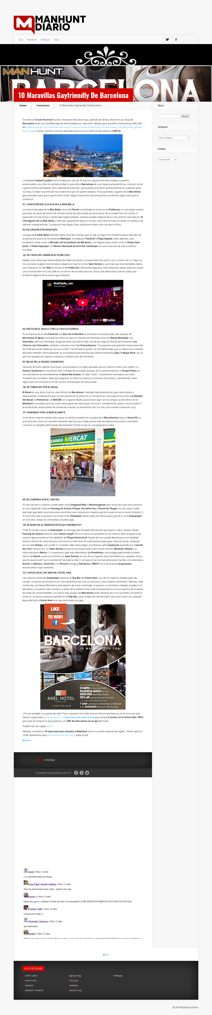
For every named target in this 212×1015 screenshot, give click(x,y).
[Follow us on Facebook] (176, 39)
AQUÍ (49, 726)
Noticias (45, 39)
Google (76, 773)
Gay (21, 39)
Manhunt (32, 39)
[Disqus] (83, 822)
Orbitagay (117, 975)
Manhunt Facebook (34, 990)
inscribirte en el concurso (61, 735)
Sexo (56, 39)
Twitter (87, 773)
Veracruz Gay (75, 990)
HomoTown (30, 980)
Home (23, 105)
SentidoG (73, 985)
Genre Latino (31, 975)
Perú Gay (73, 980)
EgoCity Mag (75, 975)
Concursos (42, 105)
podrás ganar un (69, 717)
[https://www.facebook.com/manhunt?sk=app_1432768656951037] (82, 657)
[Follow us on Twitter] (167, 39)
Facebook (81, 773)
